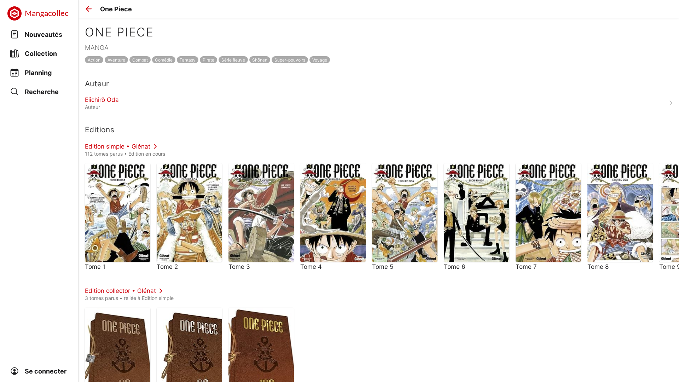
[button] (89, 9)
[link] (379, 103)
